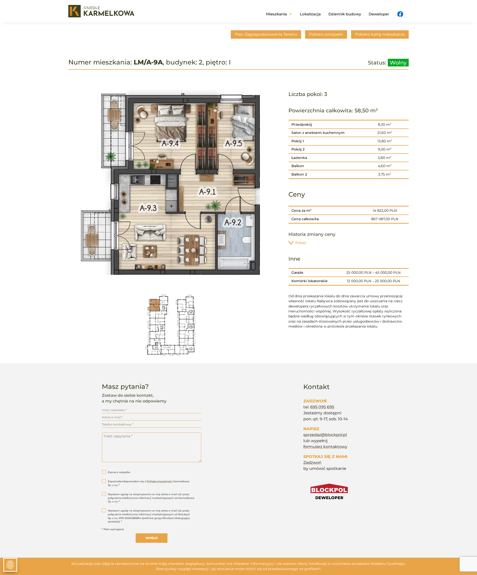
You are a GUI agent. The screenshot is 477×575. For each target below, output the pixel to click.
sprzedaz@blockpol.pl (325, 434)
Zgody (10, 565)
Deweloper (379, 14)
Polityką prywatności (160, 481)
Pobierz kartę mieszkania (380, 34)
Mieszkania (276, 14)
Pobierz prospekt (326, 34)
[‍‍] (400, 14)
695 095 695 (322, 407)
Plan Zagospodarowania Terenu (266, 34)
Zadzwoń (312, 462)
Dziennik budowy (344, 14)
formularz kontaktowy (325, 446)
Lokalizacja (310, 14)
